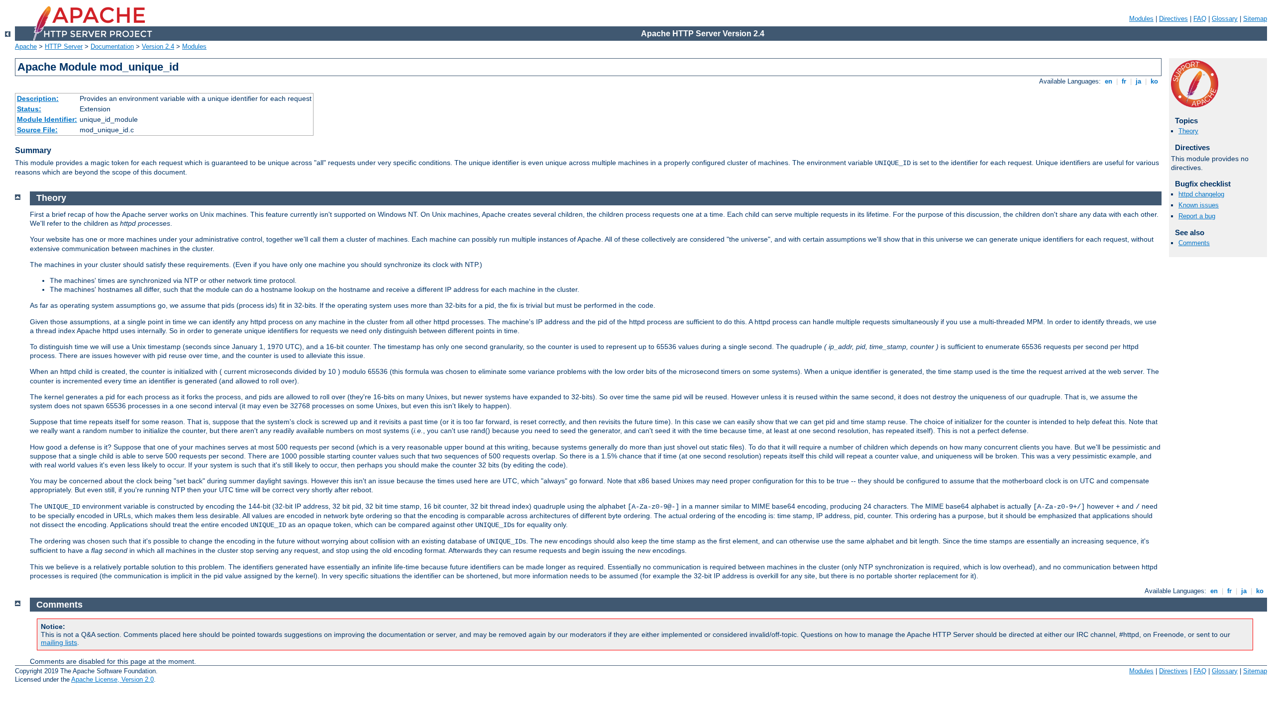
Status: (29, 109)
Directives (1173, 18)
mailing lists (59, 642)
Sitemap (1255, 18)
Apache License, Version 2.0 (112, 679)
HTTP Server (64, 46)
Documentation (112, 46)
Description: (38, 98)
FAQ (1199, 18)
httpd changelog (1201, 194)
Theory (1188, 131)
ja (1138, 81)
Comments (1194, 243)
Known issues (1198, 205)
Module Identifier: (47, 119)
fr (1124, 81)
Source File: (37, 130)
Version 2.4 (158, 46)
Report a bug (1196, 216)
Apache (26, 46)
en (1108, 81)
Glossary (1225, 18)
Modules (1141, 18)
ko (1154, 81)
